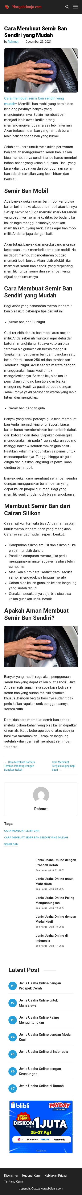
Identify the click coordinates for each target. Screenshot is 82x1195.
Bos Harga (41, 870)
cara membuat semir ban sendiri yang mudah (36, 837)
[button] (67, 7)
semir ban (11, 844)
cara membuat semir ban (21, 830)
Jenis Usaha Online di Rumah (41, 1086)
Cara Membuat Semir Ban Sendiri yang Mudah (35, 31)
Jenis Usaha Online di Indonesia (43, 1052)
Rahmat (13, 41)
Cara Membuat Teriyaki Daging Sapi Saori (63, 766)
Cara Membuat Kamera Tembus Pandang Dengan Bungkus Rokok (19, 766)
